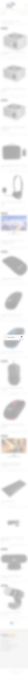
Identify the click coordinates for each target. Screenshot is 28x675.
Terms (22, 339)
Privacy (20, 339)
